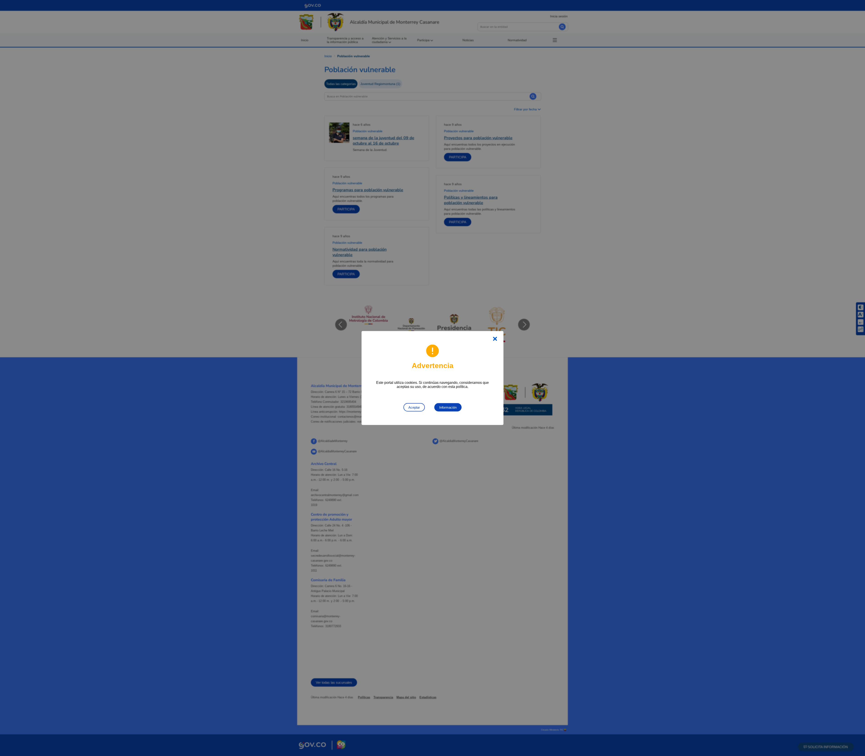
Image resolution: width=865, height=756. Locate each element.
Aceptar (414, 407)
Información (448, 407)
